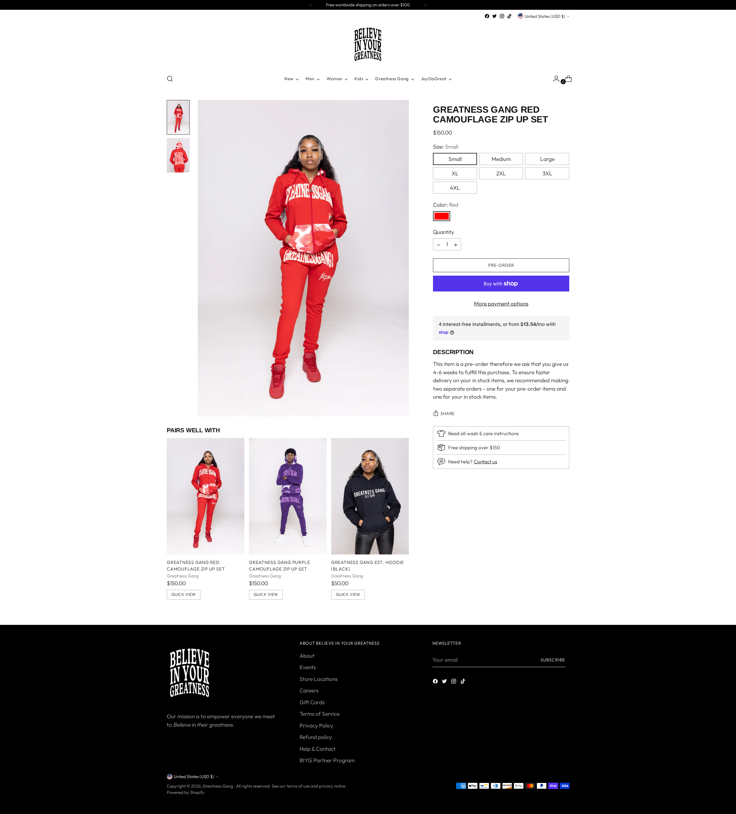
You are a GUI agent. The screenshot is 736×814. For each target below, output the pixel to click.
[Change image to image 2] (178, 155)
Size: (445, 146)
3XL (547, 173)
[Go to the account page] (554, 79)
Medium (501, 159)
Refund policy (316, 737)
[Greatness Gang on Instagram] (502, 16)
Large (547, 159)
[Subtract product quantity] (456, 244)
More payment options (501, 303)
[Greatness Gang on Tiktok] (509, 16)
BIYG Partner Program (327, 760)
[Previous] (310, 5)
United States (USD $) (545, 16)
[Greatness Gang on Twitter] (494, 16)
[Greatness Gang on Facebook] (487, 16)
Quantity (443, 232)
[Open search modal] (170, 79)
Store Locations (319, 678)
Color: (445, 204)
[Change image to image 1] (178, 117)
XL (455, 173)
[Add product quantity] (438, 244)
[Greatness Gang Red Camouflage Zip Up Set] (205, 496)
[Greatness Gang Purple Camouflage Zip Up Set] (288, 496)
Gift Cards (312, 702)
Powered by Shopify (185, 792)
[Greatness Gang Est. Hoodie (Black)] (370, 496)
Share (447, 413)
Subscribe (552, 660)
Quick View (183, 594)
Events (308, 667)
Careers (309, 690)
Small (455, 159)
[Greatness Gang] (368, 44)
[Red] (441, 216)
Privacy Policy (316, 725)
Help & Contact (318, 748)
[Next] (425, 5)
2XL (501, 173)
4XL (455, 188)
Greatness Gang (218, 786)
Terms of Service (320, 713)
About (307, 655)
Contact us (485, 462)
